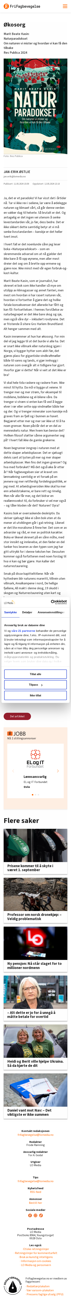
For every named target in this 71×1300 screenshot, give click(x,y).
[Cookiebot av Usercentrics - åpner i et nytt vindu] (51, 602)
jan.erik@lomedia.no (15, 176)
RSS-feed (35, 1192)
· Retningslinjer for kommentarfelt (35, 1253)
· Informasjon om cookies (35, 1261)
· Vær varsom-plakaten (39, 1290)
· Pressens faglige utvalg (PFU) (44, 1294)
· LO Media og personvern (35, 1265)
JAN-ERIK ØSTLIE (17, 171)
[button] (58, 771)
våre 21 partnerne (23, 630)
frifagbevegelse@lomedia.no (36, 1135)
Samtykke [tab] (10, 612)
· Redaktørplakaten (37, 1286)
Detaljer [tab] (27, 612)
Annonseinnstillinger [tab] (51, 612)
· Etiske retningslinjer (35, 1249)
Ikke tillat (35, 695)
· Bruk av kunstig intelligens (35, 1257)
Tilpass (33, 684)
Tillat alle (35, 674)
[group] (35, 771)
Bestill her (35, 1203)
